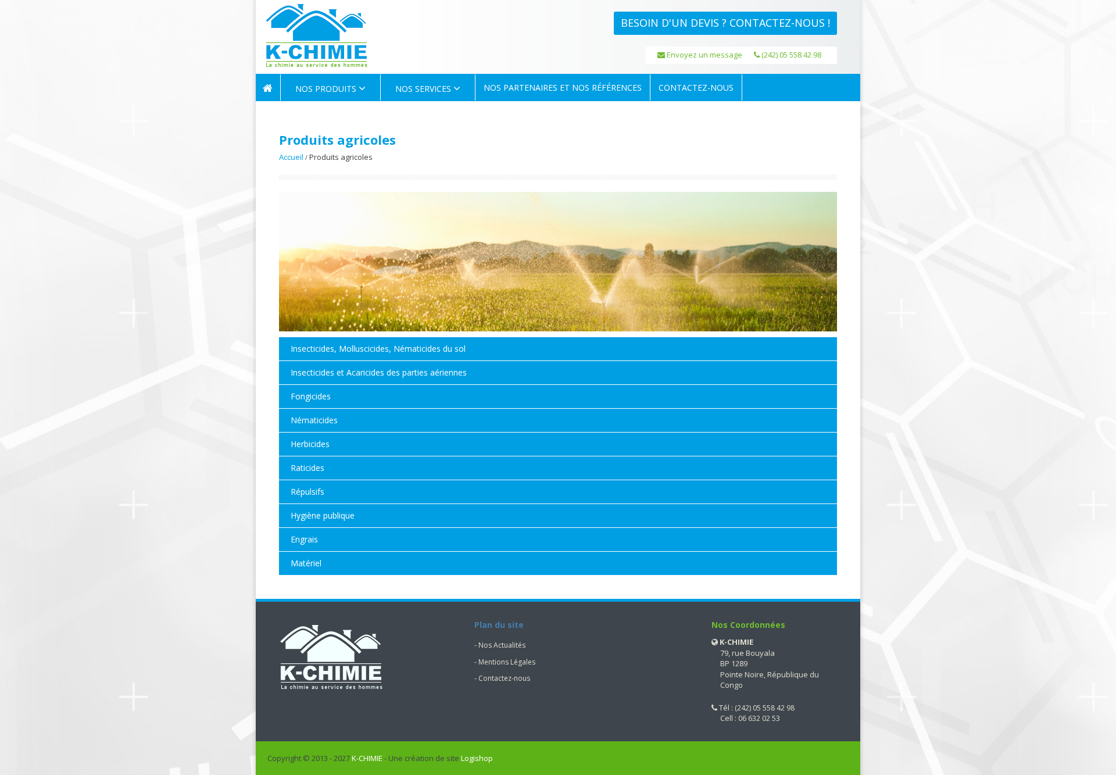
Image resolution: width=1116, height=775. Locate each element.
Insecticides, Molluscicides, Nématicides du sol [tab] (378, 348)
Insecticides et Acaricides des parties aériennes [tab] (379, 372)
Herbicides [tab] (310, 443)
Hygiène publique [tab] (323, 515)
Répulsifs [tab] (307, 491)
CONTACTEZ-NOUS (696, 87)
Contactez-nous (504, 678)
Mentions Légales (506, 662)
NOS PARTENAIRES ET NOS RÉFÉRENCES (563, 87)
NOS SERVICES (424, 88)
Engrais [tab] (304, 539)
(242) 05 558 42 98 (790, 54)
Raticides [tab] (307, 467)
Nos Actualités (501, 645)
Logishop (477, 758)
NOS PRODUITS (327, 88)
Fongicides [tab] (311, 396)
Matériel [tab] (306, 563)
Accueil (291, 157)
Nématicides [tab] (314, 420)
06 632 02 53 (759, 718)
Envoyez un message (703, 54)
